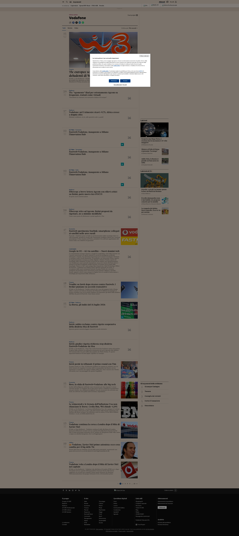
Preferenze (114, 80)
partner (141, 71)
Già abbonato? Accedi (120, 84)
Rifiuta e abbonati (144, 56)
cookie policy (116, 65)
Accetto (125, 80)
